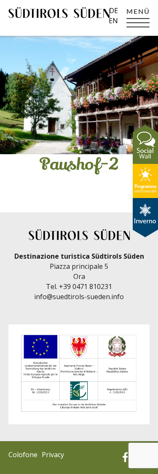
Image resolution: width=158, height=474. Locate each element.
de (113, 10)
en (113, 20)
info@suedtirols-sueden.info (79, 296)
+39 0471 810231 (85, 286)
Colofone (22, 454)
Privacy (53, 454)
